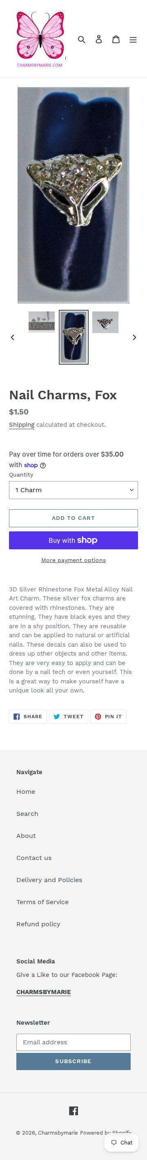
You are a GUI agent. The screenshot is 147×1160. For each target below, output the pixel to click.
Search (27, 813)
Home (25, 791)
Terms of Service (42, 902)
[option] (42, 322)
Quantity (21, 474)
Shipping (21, 424)
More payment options (73, 560)
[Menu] (133, 39)
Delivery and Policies (49, 880)
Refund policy (38, 924)
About (26, 836)
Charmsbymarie (58, 1133)
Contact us (33, 858)
